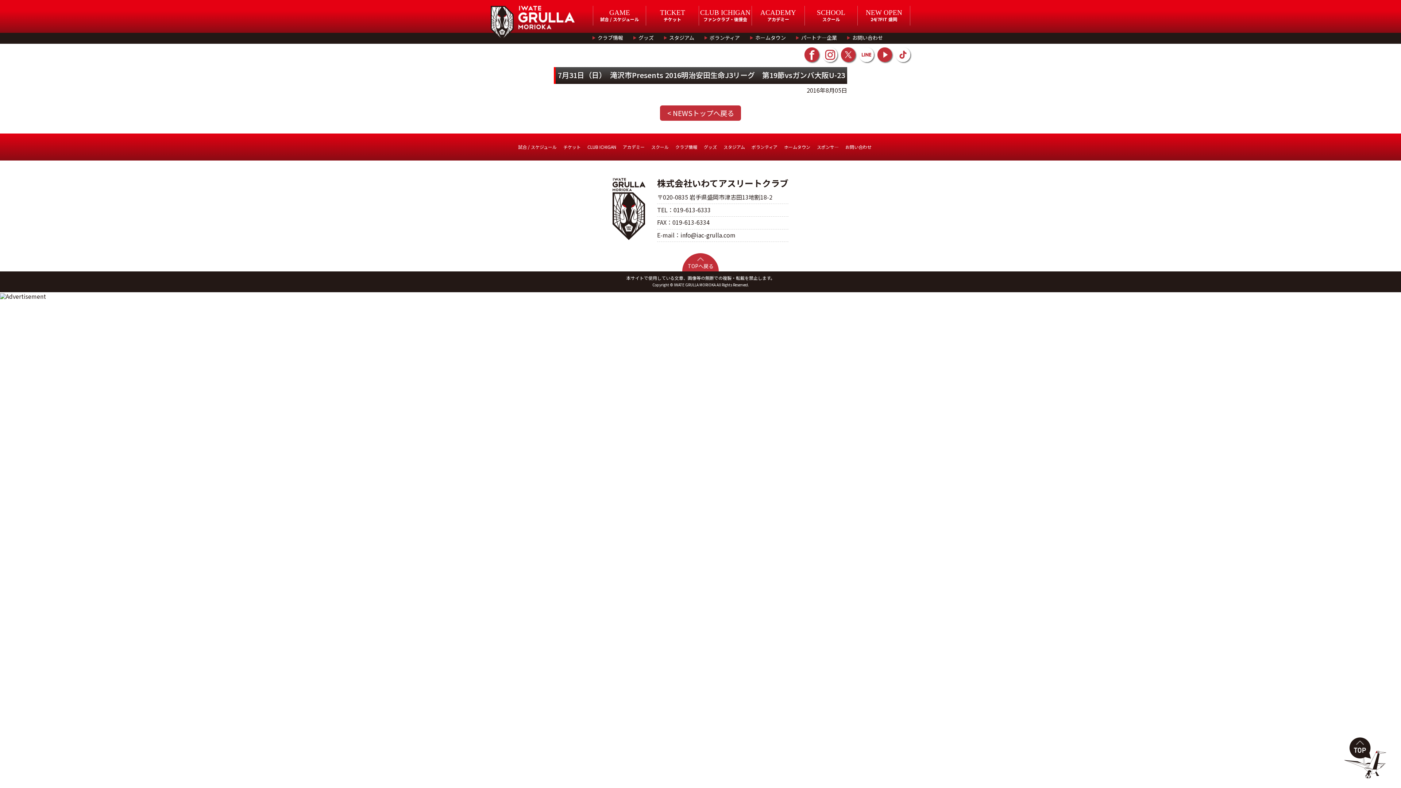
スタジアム (681, 37)
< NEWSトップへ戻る (700, 113)
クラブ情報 (610, 37)
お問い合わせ (867, 37)
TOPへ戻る (701, 266)
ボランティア (725, 37)
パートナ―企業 (819, 37)
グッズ (646, 37)
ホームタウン (770, 37)
